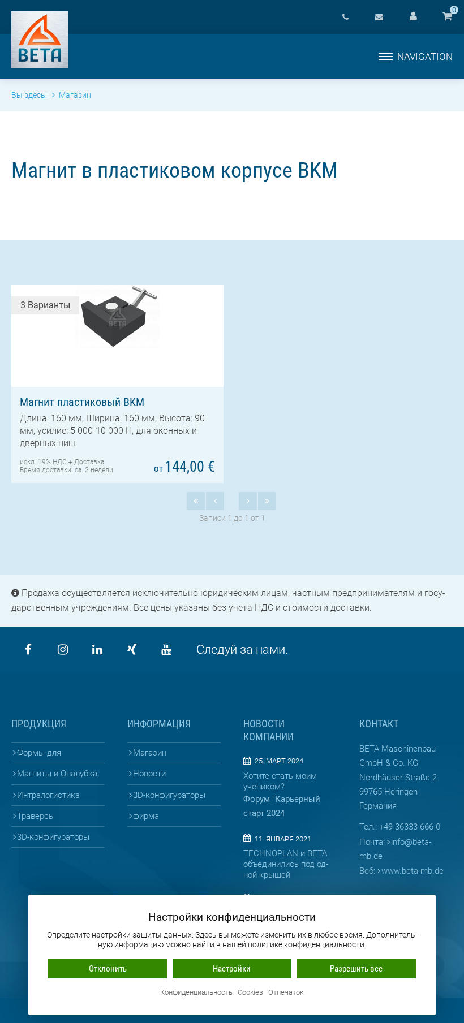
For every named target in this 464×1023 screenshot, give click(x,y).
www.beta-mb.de (412, 871)
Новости (149, 774)
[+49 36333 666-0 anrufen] (345, 17)
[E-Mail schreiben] (379, 17)
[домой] (39, 39)
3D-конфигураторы (53, 837)
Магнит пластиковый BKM (82, 402)
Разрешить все (356, 969)
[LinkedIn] (97, 650)
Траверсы (36, 816)
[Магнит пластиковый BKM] (117, 316)
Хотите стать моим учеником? (280, 781)
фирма (146, 816)
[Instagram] (63, 650)
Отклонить (108, 969)
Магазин (149, 753)
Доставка (89, 462)
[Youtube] (166, 650)
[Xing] (132, 650)
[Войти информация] (413, 17)
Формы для (39, 753)
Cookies (250, 992)
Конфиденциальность (196, 992)
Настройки (232, 969)
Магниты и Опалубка (57, 774)
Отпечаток (286, 992)
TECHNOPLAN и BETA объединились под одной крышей (285, 864)
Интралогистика (48, 795)
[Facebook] (28, 650)
